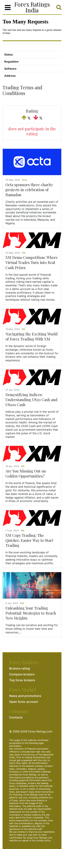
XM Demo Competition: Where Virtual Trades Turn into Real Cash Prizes (31, 262)
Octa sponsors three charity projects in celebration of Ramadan (29, 189)
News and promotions (25, 696)
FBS (22, 603)
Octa (24, 180)
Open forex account (23, 702)
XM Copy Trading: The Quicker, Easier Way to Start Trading (29, 540)
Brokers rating (19, 668)
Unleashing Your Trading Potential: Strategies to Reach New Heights (30, 613)
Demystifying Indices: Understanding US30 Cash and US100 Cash (31, 399)
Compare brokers (21, 674)
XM (23, 253)
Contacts (16, 717)
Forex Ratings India (32, 7)
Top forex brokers (22, 680)
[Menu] (8, 7)
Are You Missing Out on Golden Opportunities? (25, 473)
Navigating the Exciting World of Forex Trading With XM (31, 336)
